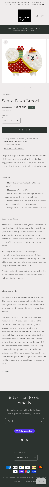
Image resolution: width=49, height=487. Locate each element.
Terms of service (32, 481)
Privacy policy (19, 481)
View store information (14, 148)
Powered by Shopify (26, 477)
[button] (5, 16)
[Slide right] (30, 88)
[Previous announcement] (5, 30)
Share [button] (7, 372)
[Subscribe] (41, 421)
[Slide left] (19, 88)
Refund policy (41, 477)
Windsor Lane (14, 477)
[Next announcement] (44, 30)
